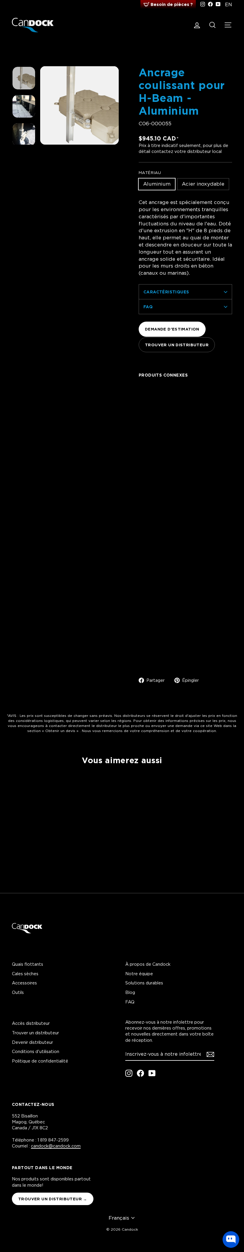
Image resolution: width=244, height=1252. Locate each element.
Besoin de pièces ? (172, 4)
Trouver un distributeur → (52, 1199)
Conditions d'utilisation (35, 1051)
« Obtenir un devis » (60, 731)
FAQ (148, 306)
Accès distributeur (31, 1023)
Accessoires (24, 983)
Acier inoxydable (203, 183)
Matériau (150, 172)
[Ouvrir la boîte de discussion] (231, 1239)
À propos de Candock (148, 964)
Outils (18, 992)
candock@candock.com (56, 1146)
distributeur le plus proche (120, 726)
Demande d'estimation (172, 329)
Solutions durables (144, 983)
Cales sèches (25, 973)
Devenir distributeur (32, 1042)
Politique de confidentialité (40, 1061)
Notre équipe (139, 973)
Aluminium (157, 183)
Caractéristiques (166, 292)
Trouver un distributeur (177, 345)
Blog (130, 992)
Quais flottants (27, 964)
